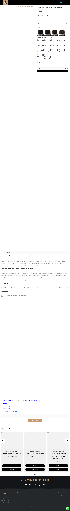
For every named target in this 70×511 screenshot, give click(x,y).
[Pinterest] (40, 485)
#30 (45, 47)
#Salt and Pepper (48, 58)
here (47, 287)
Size (38, 21)
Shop (22, 6)
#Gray (60, 51)
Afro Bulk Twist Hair (14, 280)
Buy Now (12, 465)
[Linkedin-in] (44, 485)
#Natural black (40, 37)
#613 (60, 47)
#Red (38, 56)
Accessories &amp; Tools (11, 451)
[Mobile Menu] (63, 2)
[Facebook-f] (35, 485)
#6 (37, 42)
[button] (35, 420)
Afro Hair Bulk (22, 280)
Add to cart (52, 70)
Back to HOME (6, 410)
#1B (45, 37)
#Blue (52, 51)
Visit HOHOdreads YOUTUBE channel (11, 411)
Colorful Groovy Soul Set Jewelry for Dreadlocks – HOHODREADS (58, 456)
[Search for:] (65, 2)
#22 (59, 42)
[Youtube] (30, 485)
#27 (38, 47)
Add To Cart (11, 469)
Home (19, 6)
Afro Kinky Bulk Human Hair (30, 6)
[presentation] (3, 441)
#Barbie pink (47, 51)
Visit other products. (7, 408)
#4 (59, 37)
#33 (52, 47)
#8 (44, 42)
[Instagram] (26, 485)
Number (39, 62)
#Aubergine (39, 51)
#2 (51, 37)
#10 (52, 42)
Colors (38, 27)
